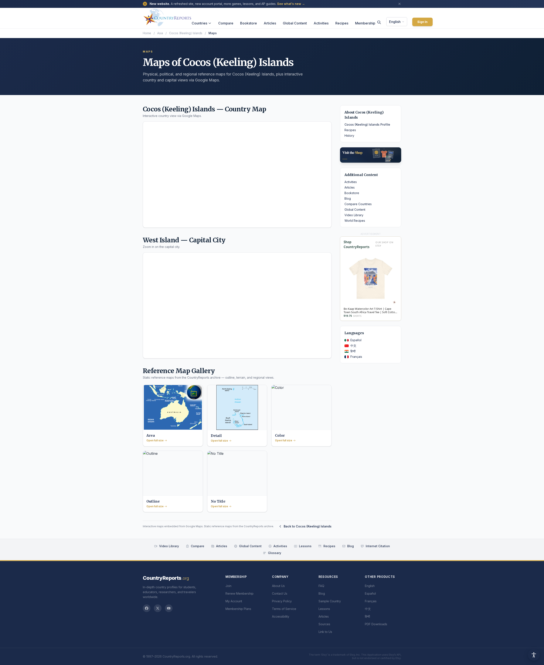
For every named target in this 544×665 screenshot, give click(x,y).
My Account (233, 601)
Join (228, 586)
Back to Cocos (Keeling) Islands (308, 526)
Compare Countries (358, 204)
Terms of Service (284, 609)
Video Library (353, 215)
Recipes (341, 23)
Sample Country (330, 601)
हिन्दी (353, 351)
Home (147, 33)
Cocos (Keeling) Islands (185, 33)
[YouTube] (169, 608)
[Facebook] (146, 608)
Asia (160, 33)
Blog (347, 198)
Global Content (295, 23)
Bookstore (248, 23)
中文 (353, 345)
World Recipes (354, 220)
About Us (278, 586)
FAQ (321, 586)
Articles (270, 23)
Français (356, 356)
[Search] (379, 22)
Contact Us (279, 593)
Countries (199, 23)
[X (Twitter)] (158, 608)
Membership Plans (238, 609)
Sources (324, 624)
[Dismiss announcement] (399, 3)
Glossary (274, 553)
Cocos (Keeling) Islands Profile (367, 124)
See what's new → (291, 4)
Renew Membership (239, 593)
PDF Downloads (376, 624)
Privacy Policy (282, 601)
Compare (225, 23)
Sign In (422, 22)
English (395, 22)
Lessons (305, 546)
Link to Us (325, 632)
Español (355, 340)
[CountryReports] (167, 16)
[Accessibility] (534, 655)
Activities (321, 23)
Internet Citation (378, 546)
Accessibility (280, 616)
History (349, 135)
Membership (365, 23)
